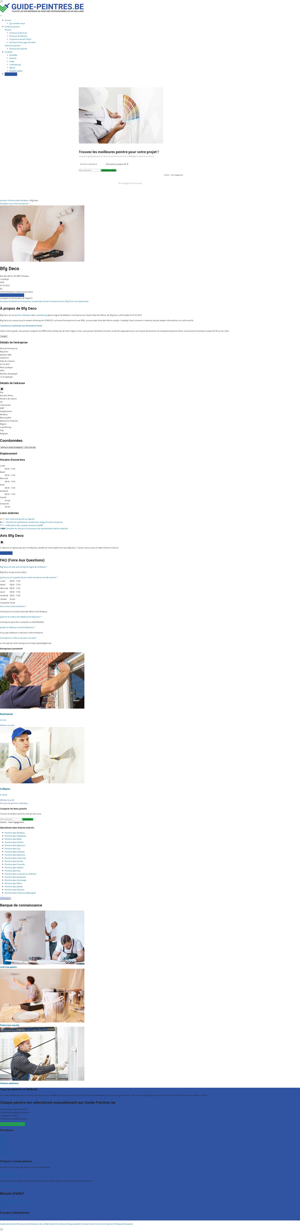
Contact (3, 1206)
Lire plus (4, 336)
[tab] (150, 567)
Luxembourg (15, 64)
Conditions (61, 1224)
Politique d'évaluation (123, 1224)
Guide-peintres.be (8, 1224)
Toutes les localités (8, 1155)
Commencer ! (27, 819)
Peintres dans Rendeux (18, 200)
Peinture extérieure (18, 33)
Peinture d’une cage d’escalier (22, 42)
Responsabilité (74, 1224)
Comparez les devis (108, 170)
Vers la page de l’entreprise (130, 183)
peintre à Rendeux (23, 315)
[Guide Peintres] (42, 12)
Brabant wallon (15, 71)
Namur (12, 68)
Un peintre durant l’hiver (20, 39)
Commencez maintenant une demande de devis (21, 326)
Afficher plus (5, 898)
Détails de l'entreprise (21, 301)
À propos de (5, 301)
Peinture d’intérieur (18, 36)
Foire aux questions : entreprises (14, 1203)
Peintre (8, 30)
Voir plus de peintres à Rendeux (14, 803)
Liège (11, 61)
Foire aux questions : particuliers (14, 1200)
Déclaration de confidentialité (42, 1224)
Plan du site (22, 1224)
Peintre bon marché (18, 49)
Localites (8, 52)
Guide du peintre (12, 26)
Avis (63, 301)
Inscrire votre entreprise (11, 1176)
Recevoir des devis (8, 1172)
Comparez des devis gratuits (12, 1124)
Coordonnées (37, 301)
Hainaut (12, 58)
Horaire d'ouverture (52, 301)
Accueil (8, 20)
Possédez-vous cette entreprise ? (14, 203)
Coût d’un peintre (12, 45)
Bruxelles (13, 55)
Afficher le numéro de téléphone (11, 447)
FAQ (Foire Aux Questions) (76, 301)
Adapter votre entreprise (11, 1186)
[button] (23, 567)
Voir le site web (30, 447)
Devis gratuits (11, 74)
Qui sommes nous (17, 23)
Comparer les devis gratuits (12, 295)
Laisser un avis (6, 553)
